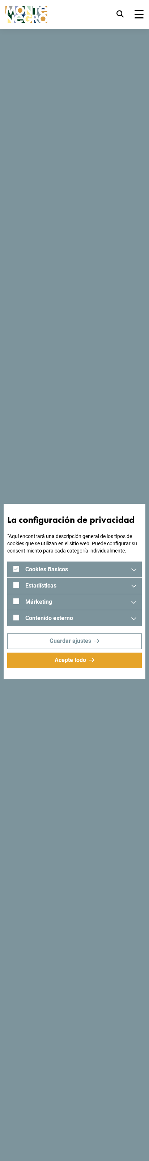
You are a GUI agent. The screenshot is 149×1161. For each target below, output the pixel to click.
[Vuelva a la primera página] (26, 14)
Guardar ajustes (70, 640)
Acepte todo (70, 660)
